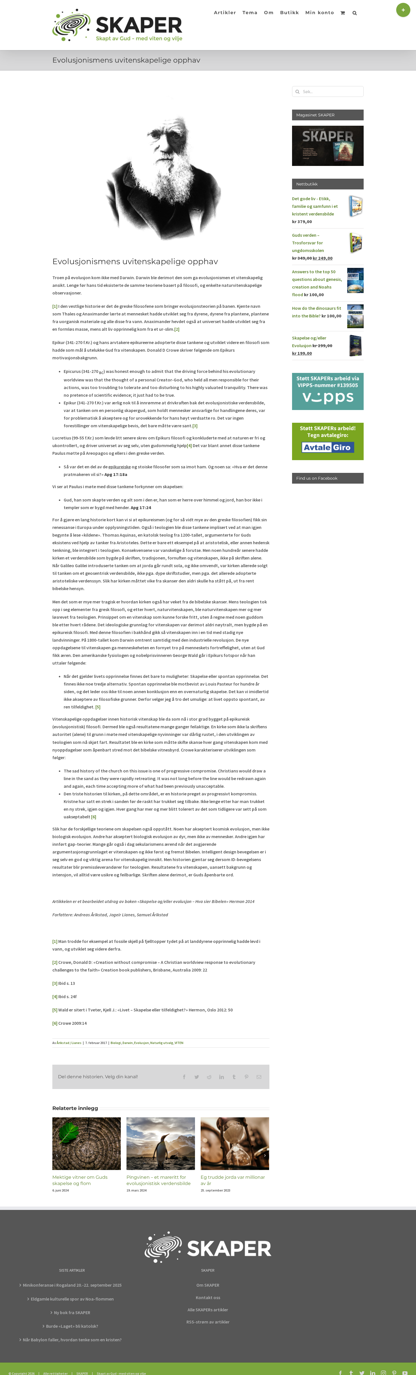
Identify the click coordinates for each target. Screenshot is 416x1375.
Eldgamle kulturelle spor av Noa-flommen (72, 1299)
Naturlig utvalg (161, 1043)
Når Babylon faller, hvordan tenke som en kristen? (72, 1339)
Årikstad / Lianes (69, 1043)
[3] (195, 425)
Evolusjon (141, 1043)
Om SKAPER (207, 1285)
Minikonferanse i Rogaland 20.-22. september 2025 (72, 1285)
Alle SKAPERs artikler (208, 1309)
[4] (189, 445)
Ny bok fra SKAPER (72, 1312)
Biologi (116, 1043)
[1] (54, 306)
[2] (176, 329)
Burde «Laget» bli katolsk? (72, 1326)
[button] (355, 12)
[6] (93, 816)
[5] (97, 707)
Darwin (128, 1043)
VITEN (179, 1043)
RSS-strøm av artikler (208, 1322)
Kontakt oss (208, 1297)
